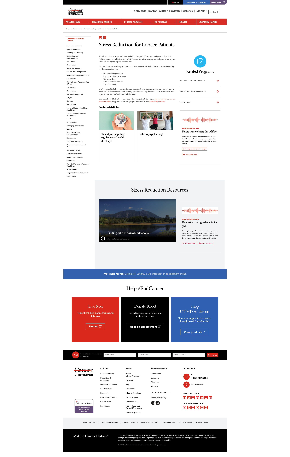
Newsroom (130, 389)
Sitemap (154, 386)
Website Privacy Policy (89, 422)
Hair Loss (70, 101)
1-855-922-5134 (143, 273)
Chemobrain (71, 79)
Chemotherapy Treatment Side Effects (78, 83)
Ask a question (197, 384)
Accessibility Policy (158, 398)
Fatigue (69, 98)
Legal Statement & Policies (110, 422)
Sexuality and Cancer (74, 154)
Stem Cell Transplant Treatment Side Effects (78, 165)
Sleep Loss (71, 161)
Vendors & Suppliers (201, 422)
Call (199, 376)
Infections (70, 119)
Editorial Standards (133, 393)
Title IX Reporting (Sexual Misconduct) (134, 407)
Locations (155, 378)
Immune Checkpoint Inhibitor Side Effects (77, 109)
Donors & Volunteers (133, 22)
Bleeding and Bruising (75, 53)
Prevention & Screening (102, 22)
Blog (127, 385)
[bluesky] (206, 397)
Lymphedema (72, 122)
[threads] (210, 397)
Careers (162, 11)
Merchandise (131, 402)
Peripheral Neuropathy (75, 141)
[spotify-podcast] (189, 407)
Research (183, 22)
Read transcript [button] (191, 154)
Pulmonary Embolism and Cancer (76, 146)
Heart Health (71, 104)
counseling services (157, 102)
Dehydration (71, 91)
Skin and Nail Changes (75, 157)
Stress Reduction (73, 169)
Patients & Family (73, 22)
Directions (155, 382)
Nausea (69, 129)
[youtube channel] (193, 397)
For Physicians (161, 22)
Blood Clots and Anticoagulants (72, 57)
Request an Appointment (196, 2)
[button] (100, 37)
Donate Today (216, 2)
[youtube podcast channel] (193, 407)
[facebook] (184, 397)
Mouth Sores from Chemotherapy (73, 134)
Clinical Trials (140, 11)
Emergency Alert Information (149, 422)
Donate (94, 326)
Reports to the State (129, 422)
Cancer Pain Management (76, 72)
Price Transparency (133, 412)
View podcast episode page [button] (195, 149)
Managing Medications (75, 126)
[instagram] (197, 397)
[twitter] (189, 397)
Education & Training (208, 22)
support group (161, 99)
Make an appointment (143, 326)
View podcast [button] (190, 243)
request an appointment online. (170, 273)
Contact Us (175, 11)
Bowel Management (74, 68)
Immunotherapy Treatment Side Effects (76, 114)
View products (193, 332)
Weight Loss (71, 176)
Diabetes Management (75, 94)
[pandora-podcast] (197, 407)
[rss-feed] (206, 407)
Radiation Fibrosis (73, 150)
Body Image (71, 62)
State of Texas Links (169, 422)
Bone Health (71, 65)
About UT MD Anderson (133, 375)
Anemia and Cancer (74, 46)
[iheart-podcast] (202, 407)
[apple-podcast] (184, 407)
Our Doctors (188, 11)
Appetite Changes (73, 49)
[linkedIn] (202, 397)
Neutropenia (71, 138)
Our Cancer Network (185, 422)
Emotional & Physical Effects (75, 40)
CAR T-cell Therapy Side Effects (78, 75)
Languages (200, 11)
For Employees (132, 397)
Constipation (71, 87)
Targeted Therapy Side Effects (77, 173)
